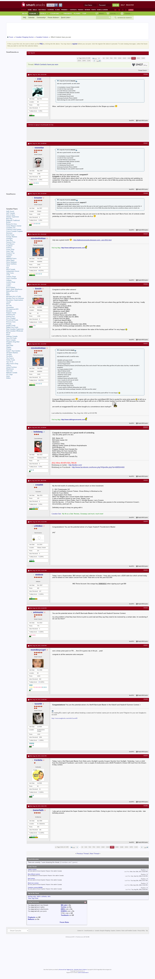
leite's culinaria (42, 896)
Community (41, 17)
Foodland (9, 246)
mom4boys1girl (38, 650)
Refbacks (31, 919)
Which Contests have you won (46, 65)
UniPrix (8, 365)
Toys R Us (9, 362)
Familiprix (9, 238)
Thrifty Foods (10, 360)
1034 (119, 58)
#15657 (146, 645)
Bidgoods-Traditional (13, 220)
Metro (8, 295)
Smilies (63, 907)
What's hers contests (33, 883)
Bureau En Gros (11, 224)
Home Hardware (11, 262)
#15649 (146, 234)
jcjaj (39, 79)
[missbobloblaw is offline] (38, 252)
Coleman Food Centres (13, 229)
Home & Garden (102, 9)
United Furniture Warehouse (11, 368)
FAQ (24, 17)
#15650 (146, 284)
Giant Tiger (10, 251)
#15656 (146, 608)
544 (107, 58)
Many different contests (34, 874)
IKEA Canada (10, 269)
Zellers (8, 378)
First (95, 58)
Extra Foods (10, 235)
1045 (138, 58)
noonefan (39, 148)
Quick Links (65, 17)
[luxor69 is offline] (38, 718)
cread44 (39, 485)
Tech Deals (42, 9)
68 (39, 270)
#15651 (146, 343)
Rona (8, 334)
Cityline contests (32, 869)
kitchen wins (32, 896)
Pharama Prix (10, 314)
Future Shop (10, 249)
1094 (84, 60)
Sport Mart (9, 345)
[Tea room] (115, 10)
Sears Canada (11, 340)
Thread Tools (142, 70)
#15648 (146, 193)
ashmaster (38, 612)
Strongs (8, 349)
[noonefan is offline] (38, 162)
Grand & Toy (10, 253)
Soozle (38, 288)
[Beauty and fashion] (119, 10)
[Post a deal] (131, 10)
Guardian (9, 255)
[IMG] (63, 909)
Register (130, 5)
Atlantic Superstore (12, 217)
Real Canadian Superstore (14, 329)
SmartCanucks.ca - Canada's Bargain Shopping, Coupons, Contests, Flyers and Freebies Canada (110, 930)
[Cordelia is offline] (38, 775)
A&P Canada (10, 213)
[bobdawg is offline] (38, 446)
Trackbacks (65, 915)
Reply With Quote (143, 120)
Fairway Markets (11, 237)
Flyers (57, 9)
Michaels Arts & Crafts (13, 296)
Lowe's (8, 286)
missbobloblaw (38, 238)
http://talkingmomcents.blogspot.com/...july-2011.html (92, 240)
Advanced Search (125, 18)
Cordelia (38, 760)
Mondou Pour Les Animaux (15, 298)
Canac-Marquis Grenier (13, 226)
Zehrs (8, 376)
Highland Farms (11, 258)
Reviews (87, 9)
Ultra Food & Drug (12, 363)
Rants (93, 9)
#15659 (146, 755)
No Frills (9, 305)
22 (39, 682)
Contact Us (80, 930)
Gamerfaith (38, 810)
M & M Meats (10, 287)
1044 (133, 58)
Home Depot (10, 260)
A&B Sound (10, 211)
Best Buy (9, 218)
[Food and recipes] (122, 10)
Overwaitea (10, 307)
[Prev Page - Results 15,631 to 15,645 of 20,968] (99, 58)
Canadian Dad (56, 514)
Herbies (8, 257)
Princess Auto (10, 322)
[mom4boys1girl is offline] (38, 663)
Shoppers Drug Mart (12, 342)
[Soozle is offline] (38, 301)
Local (114, 13)
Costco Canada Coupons (14, 231)
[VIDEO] (63, 911)
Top (84, 13)
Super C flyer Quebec (13, 351)
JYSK (8, 275)
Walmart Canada (11, 372)
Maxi (7, 293)
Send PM (131, 120)
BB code (64, 905)
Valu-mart (9, 371)
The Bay (9, 354)
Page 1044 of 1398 (84, 58)
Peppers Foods (11, 313)
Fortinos (9, 247)
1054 (79, 60)
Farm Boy (9, 240)
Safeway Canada (11, 336)
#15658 (146, 699)
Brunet (8, 222)
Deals (35, 9)
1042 (124, 58)
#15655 (146, 570)
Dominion (9, 233)
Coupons (50, 9)
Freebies (65, 9)
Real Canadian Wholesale (14, 331)
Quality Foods (10, 325)
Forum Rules (64, 922)
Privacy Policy (141, 930)
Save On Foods (11, 338)
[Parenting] (126, 10)
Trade (128, 13)
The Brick (9, 356)
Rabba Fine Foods (12, 327)
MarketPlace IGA (12, 291)
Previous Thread (83, 853)
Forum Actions (53, 17)
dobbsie (39, 575)
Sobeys (8, 343)
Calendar (31, 17)
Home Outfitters (11, 264)
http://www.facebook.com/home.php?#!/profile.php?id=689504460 (98, 467)
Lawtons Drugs (11, 276)
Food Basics (10, 244)
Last (98, 61)
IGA (7, 267)
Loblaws (9, 280)
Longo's (8, 284)
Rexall (8, 333)
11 (39, 832)
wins (49, 896)
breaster (38, 198)
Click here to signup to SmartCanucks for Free (40, 125)
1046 (143, 58)
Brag (101, 13)
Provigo (8, 324)
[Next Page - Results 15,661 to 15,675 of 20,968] (94, 61)
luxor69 (38, 704)
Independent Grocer (12, 271)
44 (104, 58)
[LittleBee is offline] (38, 538)
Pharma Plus (10, 316)
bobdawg (38, 432)
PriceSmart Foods (12, 320)
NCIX (8, 304)
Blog (24, 13)
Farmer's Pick (10, 242)
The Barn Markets (12, 353)
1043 (129, 58)
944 (111, 58)
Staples (8, 347)
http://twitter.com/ (75, 465)
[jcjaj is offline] (38, 92)
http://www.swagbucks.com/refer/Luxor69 (64, 718)
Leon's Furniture (11, 278)
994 (115, 58)
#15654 (146, 521)
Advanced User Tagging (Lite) (66, 969)
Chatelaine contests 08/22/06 (35, 887)
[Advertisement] (69, 134)
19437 (140, 64)
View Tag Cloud (33, 898)
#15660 (146, 805)
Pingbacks (31, 917)
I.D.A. (8, 266)
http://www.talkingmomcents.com (73, 248)
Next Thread (94, 853)
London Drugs (10, 282)
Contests (73, 9)
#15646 (146, 74)
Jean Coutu (10, 273)
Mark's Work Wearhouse (14, 289)
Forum (33, 13)
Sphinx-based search (83, 972)
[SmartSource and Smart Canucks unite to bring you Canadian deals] (15, 199)
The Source (10, 358)
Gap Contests (31, 878)
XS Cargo (9, 374)
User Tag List (31, 53)
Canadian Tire (10, 228)
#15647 (146, 143)
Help (123, 5)
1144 (88, 60)
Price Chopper (11, 318)
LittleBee (38, 526)
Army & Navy (10, 215)
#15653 (146, 480)
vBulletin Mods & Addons (80, 969)
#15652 (146, 427)
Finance (80, 9)
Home (30, 9)
